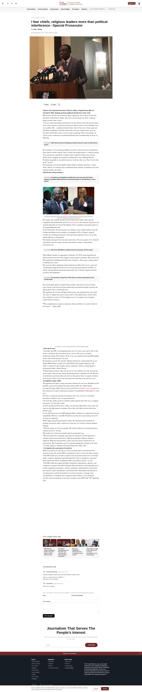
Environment (54, 9)
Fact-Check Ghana (54, 668)
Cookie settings (69, 668)
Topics (33, 659)
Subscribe (91, 645)
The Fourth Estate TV (98, 9)
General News (31, 9)
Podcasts (112, 9)
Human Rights (65, 9)
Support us (132, 3)
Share (47, 104)
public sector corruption (89, 388)
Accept (105, 688)
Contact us (68, 661)
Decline (96, 688)
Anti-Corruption (43, 9)
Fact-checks (35, 676)
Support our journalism (69, 653)
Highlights (51, 659)
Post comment (49, 616)
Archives (51, 663)
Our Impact (75, 9)
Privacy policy (68, 665)
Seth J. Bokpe (37, 29)
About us (67, 663)
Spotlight (34, 678)
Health (33, 674)
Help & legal (68, 659)
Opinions (84, 9)
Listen (54, 104)
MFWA (50, 665)
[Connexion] (139, 3)
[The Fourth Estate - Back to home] (71, 3)
